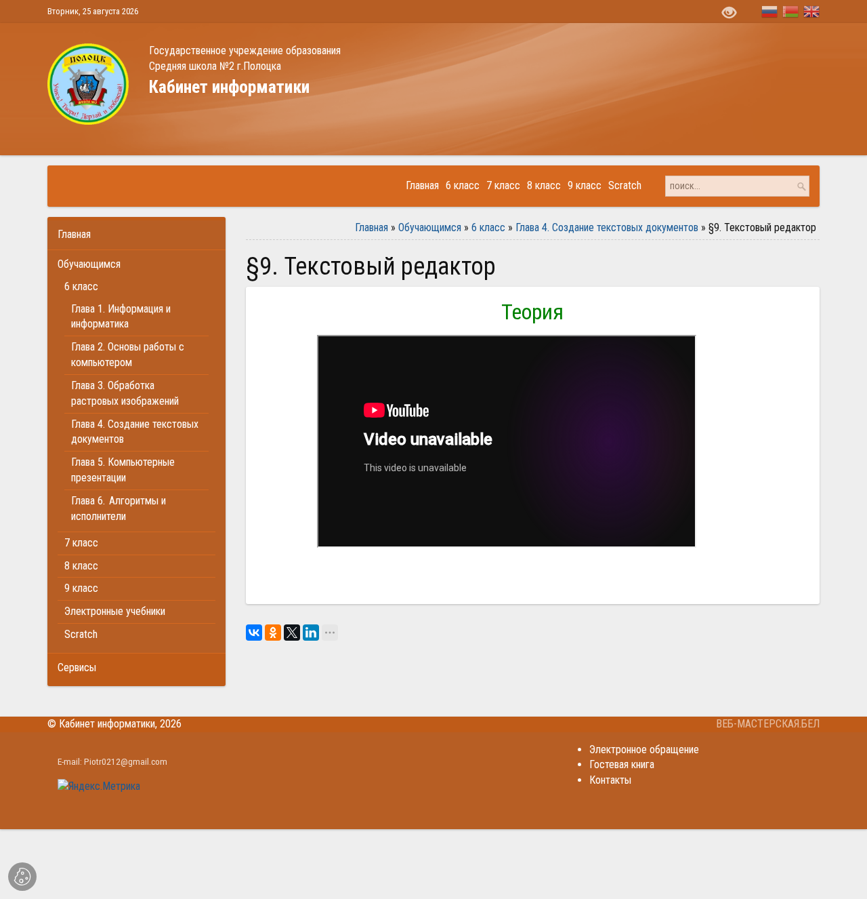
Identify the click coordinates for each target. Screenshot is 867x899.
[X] (292, 632)
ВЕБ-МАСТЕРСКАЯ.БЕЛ (768, 723)
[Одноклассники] (273, 632)
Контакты (610, 780)
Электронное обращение (644, 749)
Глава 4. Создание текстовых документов (606, 227)
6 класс (488, 227)
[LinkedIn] (311, 632)
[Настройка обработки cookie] (22, 876)
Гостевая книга (621, 764)
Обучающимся (429, 227)
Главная (371, 227)
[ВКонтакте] (254, 632)
